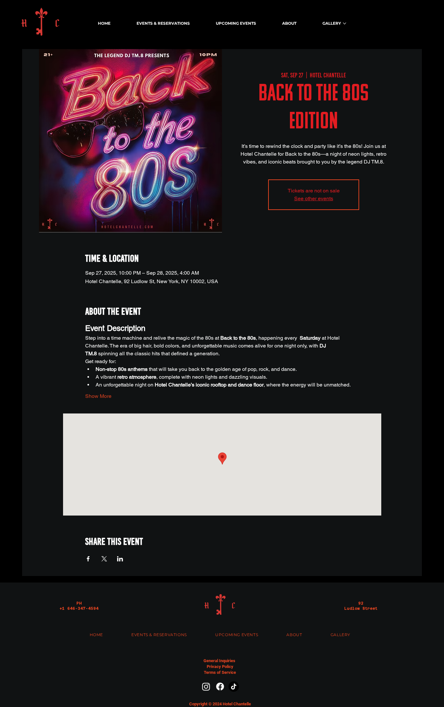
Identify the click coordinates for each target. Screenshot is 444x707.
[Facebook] (220, 686)
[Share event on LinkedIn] (120, 558)
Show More (98, 396)
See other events (313, 198)
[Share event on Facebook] (88, 558)
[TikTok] (234, 686)
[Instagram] (206, 686)
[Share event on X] (104, 558)
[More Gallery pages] (344, 23)
